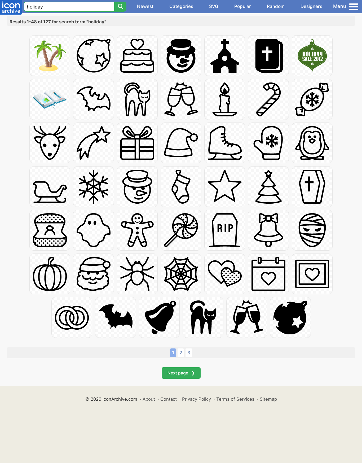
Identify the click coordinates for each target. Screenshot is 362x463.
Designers (311, 6)
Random (276, 6)
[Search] (120, 7)
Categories (181, 6)
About (149, 399)
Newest (145, 6)
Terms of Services (235, 399)
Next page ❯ (181, 372)
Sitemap (268, 399)
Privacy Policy (196, 399)
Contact (168, 399)
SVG (213, 6)
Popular (242, 6)
